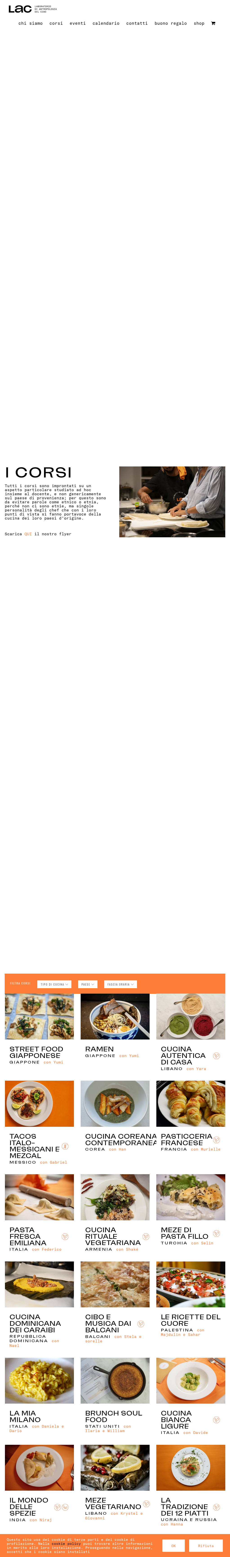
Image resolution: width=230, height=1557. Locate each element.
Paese (86, 984)
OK (173, 1546)
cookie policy (66, 1543)
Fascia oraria (119, 984)
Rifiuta (206, 1546)
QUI (28, 533)
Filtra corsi (20, 983)
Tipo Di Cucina (53, 984)
